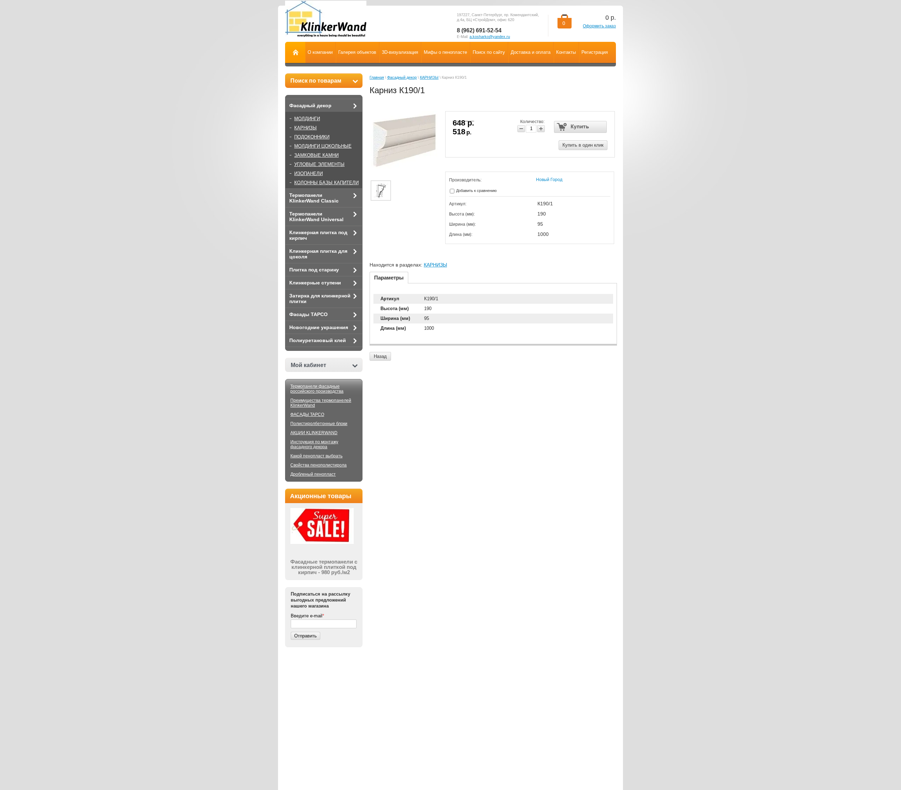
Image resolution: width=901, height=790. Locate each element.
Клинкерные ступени (315, 282)
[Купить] (580, 127)
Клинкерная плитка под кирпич (318, 235)
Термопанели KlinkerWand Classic (314, 198)
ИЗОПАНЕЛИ (308, 173)
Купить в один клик (583, 145)
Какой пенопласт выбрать (316, 456)
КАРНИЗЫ (305, 127)
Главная (377, 77)
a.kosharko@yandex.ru (490, 36)
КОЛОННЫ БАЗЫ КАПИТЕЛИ (326, 182)
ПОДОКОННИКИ (311, 137)
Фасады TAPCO (308, 314)
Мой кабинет (308, 365)
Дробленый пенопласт (313, 474)
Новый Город (549, 179)
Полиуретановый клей (317, 340)
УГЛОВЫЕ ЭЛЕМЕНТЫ (319, 164)
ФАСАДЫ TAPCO (307, 414)
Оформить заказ (599, 26)
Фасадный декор (310, 105)
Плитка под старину (314, 269)
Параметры (389, 278)
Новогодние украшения (318, 327)
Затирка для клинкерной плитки (320, 298)
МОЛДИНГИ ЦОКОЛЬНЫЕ (323, 146)
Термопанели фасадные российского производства (317, 389)
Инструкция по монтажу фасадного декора (314, 444)
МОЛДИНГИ (307, 118)
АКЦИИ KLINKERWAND (314, 432)
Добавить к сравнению (476, 190)
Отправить (305, 635)
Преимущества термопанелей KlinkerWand (320, 403)
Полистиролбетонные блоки (318, 423)
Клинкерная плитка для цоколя (318, 253)
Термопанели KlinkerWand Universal (316, 216)
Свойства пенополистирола (318, 465)
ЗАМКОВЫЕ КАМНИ (316, 155)
